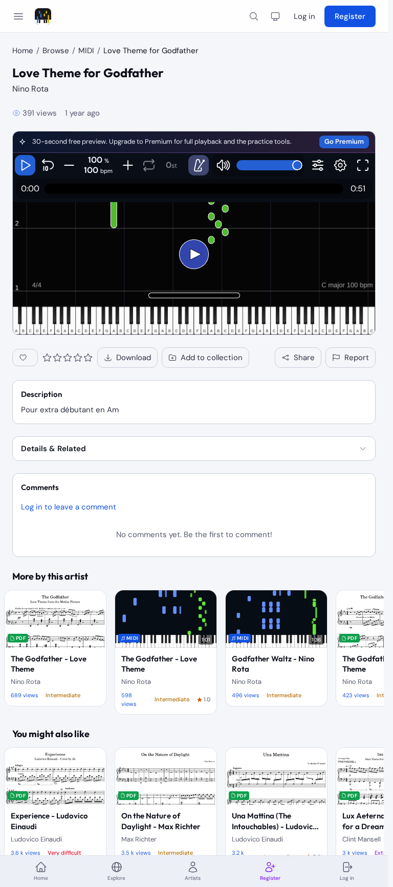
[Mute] (223, 165)
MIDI (86, 51)
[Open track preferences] (318, 165)
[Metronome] (198, 165)
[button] (194, 142)
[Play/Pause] (25, 165)
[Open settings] (340, 165)
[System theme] (275, 16)
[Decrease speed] (69, 165)
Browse (55, 51)
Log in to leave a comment (68, 507)
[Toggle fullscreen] (363, 165)
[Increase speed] (128, 165)
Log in (304, 16)
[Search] (254, 16)
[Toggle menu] (18, 16)
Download (133, 357)
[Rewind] (47, 165)
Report (356, 357)
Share (304, 357)
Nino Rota (30, 88)
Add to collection (212, 357)
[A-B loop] (149, 165)
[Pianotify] (43, 16)
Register (350, 16)
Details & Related (53, 449)
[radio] (47, 357)
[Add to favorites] (25, 357)
